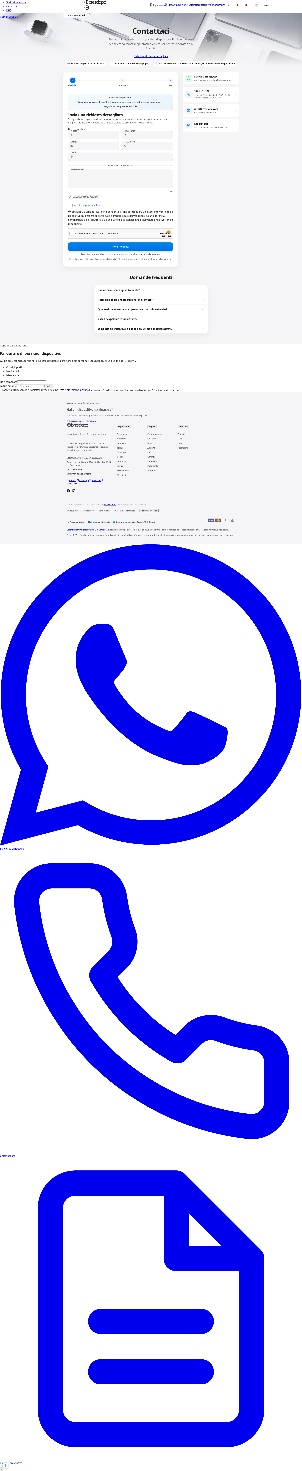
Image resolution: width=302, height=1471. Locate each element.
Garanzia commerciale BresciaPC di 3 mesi (135, 522)
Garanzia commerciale (125, 510)
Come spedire (9, 16)
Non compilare (8, 382)
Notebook (121, 438)
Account (151, 447)
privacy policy (92, 205)
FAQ (8, 10)
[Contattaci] (1, 1468)
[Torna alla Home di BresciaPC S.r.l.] (89, 425)
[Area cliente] (246, 5)
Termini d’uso (104, 510)
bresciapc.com (109, 504)
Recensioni (152, 461)
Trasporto (151, 470)
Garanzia (11, 6)
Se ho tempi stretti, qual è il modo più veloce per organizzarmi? (135, 328)
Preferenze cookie (149, 511)
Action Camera (123, 470)
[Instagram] (73, 491)
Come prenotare (154, 434)
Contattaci (91, 420)
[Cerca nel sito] (237, 5)
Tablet (120, 447)
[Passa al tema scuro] (229, 5)
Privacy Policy (72, 510)
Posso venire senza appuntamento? (119, 290)
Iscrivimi (48, 386)
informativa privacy (77, 390)
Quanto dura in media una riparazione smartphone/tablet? (132, 309)
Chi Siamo (152, 438)
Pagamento (152, 465)
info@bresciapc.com (82, 473)
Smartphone (123, 434)
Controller (121, 461)
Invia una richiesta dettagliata (151, 56)
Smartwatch (122, 452)
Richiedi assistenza (76, 420)
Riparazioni (123, 426)
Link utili (183, 426)
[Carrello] (257, 5)
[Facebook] (68, 491)
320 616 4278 (76, 469)
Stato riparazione (16, 2)
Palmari (120, 465)
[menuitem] (159, 5)
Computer (121, 443)
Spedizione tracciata (100, 522)
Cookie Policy (88, 510)
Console (120, 456)
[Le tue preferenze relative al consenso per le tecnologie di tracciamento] (5, 1465)
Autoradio (121, 474)
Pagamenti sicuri (77, 522)
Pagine (152, 426)
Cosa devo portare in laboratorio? (117, 319)
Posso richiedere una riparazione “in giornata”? (125, 299)
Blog (149, 443)
